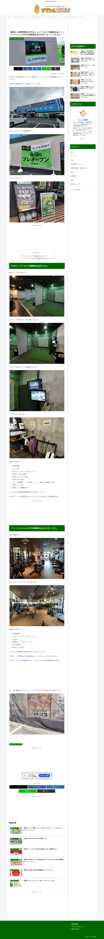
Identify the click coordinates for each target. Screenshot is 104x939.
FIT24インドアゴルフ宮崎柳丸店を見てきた (34, 256)
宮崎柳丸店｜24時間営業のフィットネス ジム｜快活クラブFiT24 (37, 656)
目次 (34, 252)
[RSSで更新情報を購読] (85, 138)
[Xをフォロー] (83, 138)
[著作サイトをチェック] (81, 138)
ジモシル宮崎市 (83, 120)
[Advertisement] (37, 25)
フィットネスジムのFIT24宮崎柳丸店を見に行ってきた (38, 258)
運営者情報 (74, 924)
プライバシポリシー (77, 926)
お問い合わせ (75, 929)
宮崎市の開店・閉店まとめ (16, 744)
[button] (55, 68)
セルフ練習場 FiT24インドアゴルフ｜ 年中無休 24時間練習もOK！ (38, 496)
